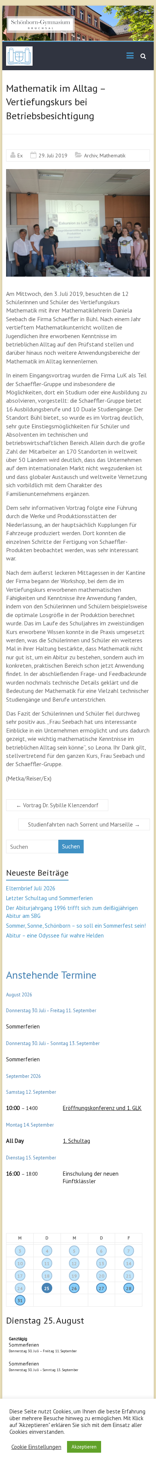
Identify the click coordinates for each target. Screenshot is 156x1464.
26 (74, 1288)
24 (20, 1288)
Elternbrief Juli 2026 (30, 888)
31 (20, 1300)
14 (128, 1263)
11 (47, 1263)
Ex (20, 155)
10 (20, 1263)
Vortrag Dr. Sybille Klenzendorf (57, 805)
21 (128, 1276)
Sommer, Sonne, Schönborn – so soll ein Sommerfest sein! (76, 925)
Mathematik (112, 155)
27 (101, 1288)
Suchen (71, 846)
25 (47, 1288)
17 (20, 1276)
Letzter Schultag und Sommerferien (49, 898)
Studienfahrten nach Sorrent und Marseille (84, 824)
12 (74, 1263)
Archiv (90, 155)
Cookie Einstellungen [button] (36, 1447)
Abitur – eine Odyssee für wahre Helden (55, 935)
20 (101, 1276)
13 (101, 1263)
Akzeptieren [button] (84, 1447)
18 (47, 1276)
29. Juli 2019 (53, 155)
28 (128, 1288)
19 (74, 1276)
